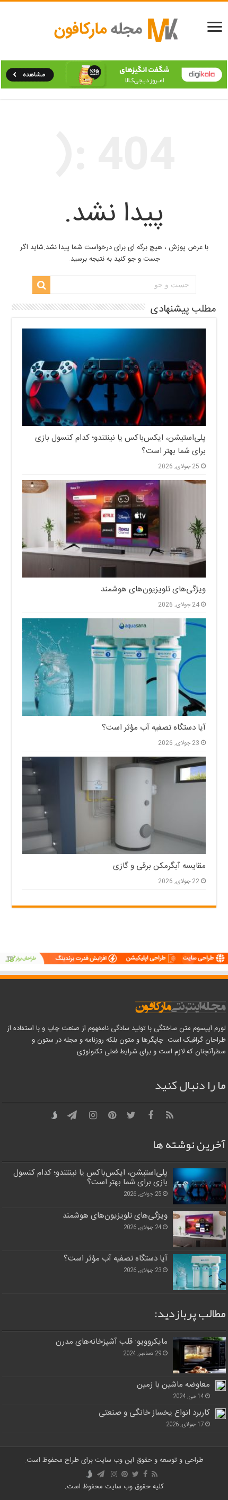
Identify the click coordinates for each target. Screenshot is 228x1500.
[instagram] (93, 1115)
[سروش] (56, 1115)
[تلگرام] (72, 1115)
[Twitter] (131, 1115)
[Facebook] (150, 1115)
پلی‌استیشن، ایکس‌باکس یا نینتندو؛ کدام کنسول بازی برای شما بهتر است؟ (90, 1177)
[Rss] (169, 1115)
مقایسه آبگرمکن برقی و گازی (159, 866)
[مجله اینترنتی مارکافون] (114, 31)
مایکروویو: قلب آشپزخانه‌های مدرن (112, 1341)
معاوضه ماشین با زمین (173, 1384)
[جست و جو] (41, 285)
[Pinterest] (112, 1115)
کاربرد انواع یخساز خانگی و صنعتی (154, 1412)
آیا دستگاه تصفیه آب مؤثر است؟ (154, 727)
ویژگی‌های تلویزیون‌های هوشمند (153, 589)
